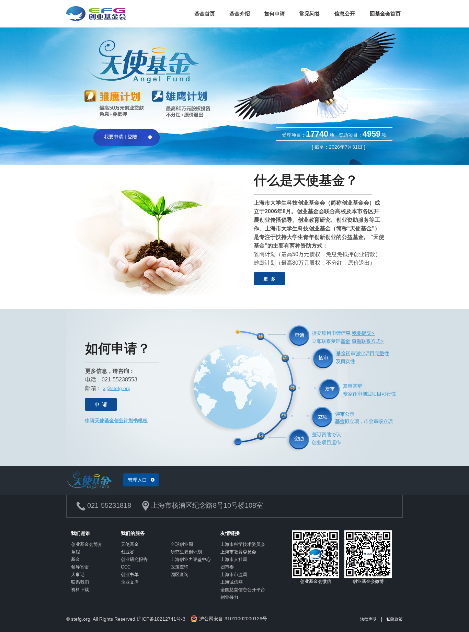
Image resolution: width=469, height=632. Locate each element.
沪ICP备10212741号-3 (161, 619)
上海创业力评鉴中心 (191, 559)
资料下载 (80, 589)
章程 (75, 551)
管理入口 (137, 480)
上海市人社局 (233, 559)
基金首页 (204, 13)
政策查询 (179, 567)
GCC (125, 567)
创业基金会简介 (86, 544)
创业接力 (229, 597)
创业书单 (130, 574)
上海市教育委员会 (238, 551)
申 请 (101, 404)
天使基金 (130, 544)
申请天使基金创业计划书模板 (116, 420)
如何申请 (274, 13)
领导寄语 (80, 567)
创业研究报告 (134, 559)
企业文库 (130, 582)
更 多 (269, 278)
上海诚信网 (231, 582)
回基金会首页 (385, 13)
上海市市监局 (233, 574)
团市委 (227, 567)
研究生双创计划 (186, 551)
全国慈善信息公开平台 (242, 589)
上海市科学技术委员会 (242, 544)
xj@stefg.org (116, 388)
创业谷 (127, 551)
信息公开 (344, 13)
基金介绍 (239, 13)
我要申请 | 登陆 (120, 136)
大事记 (77, 574)
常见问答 (309, 13)
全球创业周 (182, 544)
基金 (75, 559)
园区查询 (179, 574)
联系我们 (80, 582)
